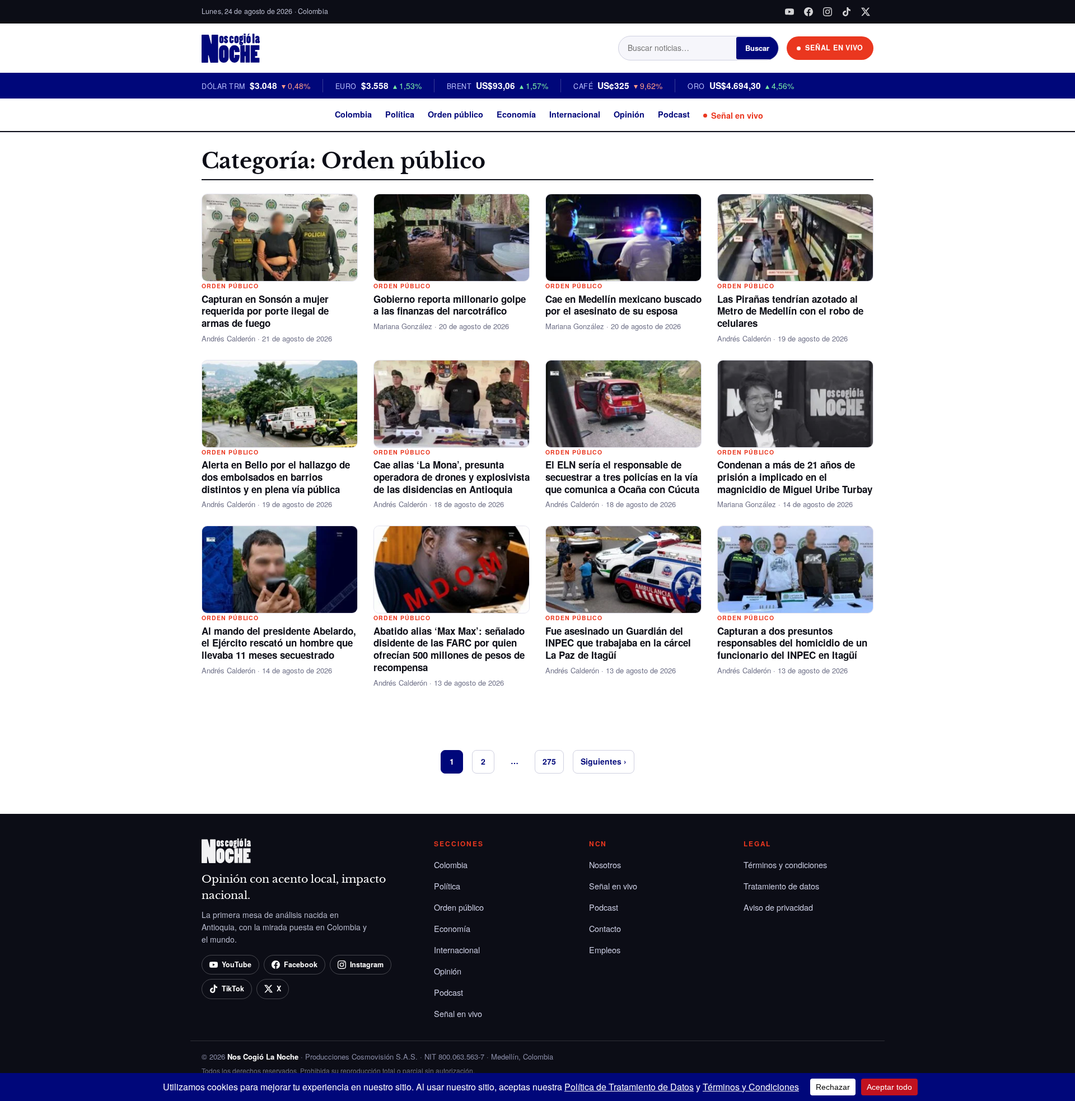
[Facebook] (808, 12)
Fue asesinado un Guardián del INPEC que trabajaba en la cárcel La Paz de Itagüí (618, 643)
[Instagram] (827, 12)
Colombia (353, 114)
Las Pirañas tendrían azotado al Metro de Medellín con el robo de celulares (790, 311)
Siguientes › (604, 761)
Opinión (629, 114)
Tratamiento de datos (781, 886)
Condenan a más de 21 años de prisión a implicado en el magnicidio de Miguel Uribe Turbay (794, 477)
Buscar (757, 48)
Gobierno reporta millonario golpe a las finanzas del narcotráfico (449, 305)
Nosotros (605, 864)
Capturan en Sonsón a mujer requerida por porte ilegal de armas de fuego (265, 311)
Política (399, 114)
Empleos (604, 949)
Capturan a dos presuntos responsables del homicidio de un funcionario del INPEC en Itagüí (792, 643)
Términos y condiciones (785, 864)
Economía (516, 114)
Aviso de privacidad (778, 907)
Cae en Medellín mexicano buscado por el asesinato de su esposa (623, 305)
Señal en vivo (737, 115)
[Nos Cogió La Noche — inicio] (231, 48)
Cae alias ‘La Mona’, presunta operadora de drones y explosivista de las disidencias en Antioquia (451, 477)
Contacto (605, 928)
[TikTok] (846, 12)
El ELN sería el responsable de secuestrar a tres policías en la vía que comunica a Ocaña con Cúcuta (622, 477)
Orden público (455, 114)
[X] (865, 12)
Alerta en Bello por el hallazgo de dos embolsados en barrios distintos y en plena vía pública (276, 477)
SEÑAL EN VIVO (834, 48)
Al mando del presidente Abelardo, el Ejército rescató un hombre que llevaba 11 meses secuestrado (279, 643)
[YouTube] (789, 12)
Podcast (674, 114)
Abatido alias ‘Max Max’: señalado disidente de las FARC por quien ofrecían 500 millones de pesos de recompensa (449, 649)
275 (549, 761)
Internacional (574, 114)
